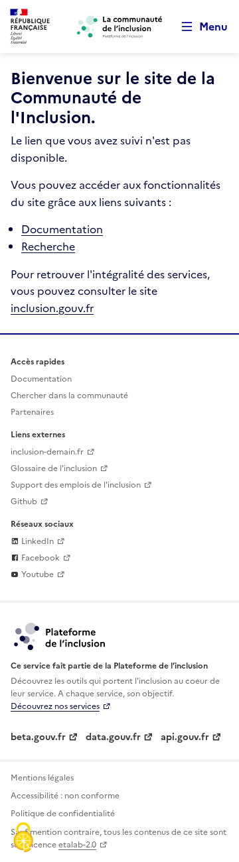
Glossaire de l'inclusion (54, 468)
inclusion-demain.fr (47, 452)
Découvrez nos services (55, 706)
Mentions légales (42, 778)
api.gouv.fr (185, 737)
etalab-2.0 (77, 845)
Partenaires (32, 412)
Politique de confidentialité (63, 814)
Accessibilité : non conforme (65, 796)
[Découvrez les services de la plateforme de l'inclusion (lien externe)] (60, 636)
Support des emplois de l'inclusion (76, 485)
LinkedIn (36, 541)
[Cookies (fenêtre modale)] (23, 839)
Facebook (39, 558)
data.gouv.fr (113, 737)
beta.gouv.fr (38, 737)
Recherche (48, 246)
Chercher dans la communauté (69, 396)
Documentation (62, 229)
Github (24, 502)
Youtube (36, 574)
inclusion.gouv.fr (52, 308)
